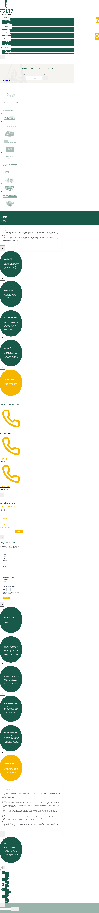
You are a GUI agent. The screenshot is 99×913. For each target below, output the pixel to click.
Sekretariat (12, 384)
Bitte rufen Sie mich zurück (8, 584)
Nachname (2, 524)
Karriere (4, 220)
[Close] (2, 248)
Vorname (2, 521)
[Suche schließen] (2, 905)
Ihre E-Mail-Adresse (4, 518)
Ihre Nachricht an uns (5, 512)
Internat (3, 880)
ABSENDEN (6, 597)
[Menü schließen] (0, 870)
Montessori (7, 886)
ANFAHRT (7, 53)
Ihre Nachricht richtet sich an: (7, 506)
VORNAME (5, 560)
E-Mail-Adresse (6, 572)
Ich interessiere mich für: (8, 577)
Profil (3, 884)
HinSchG (4, 218)
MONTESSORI (8, 34)
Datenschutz (5, 217)
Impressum (5, 216)
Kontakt (4, 221)
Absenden (19, 531)
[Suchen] (45, 78)
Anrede (4, 554)
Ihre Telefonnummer (5, 527)
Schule (3, 872)
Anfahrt (6, 901)
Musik (6, 888)
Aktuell (3, 889)
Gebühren (6, 878)
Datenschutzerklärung (7, 595)
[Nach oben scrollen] (1, 868)
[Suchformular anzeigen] (2, 57)
